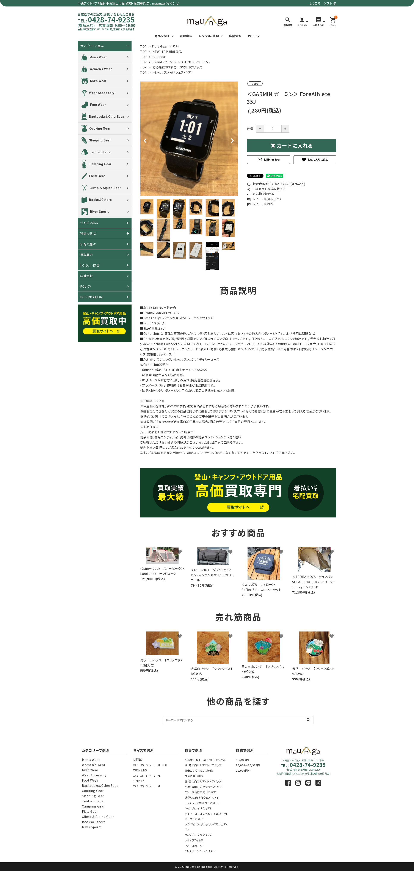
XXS (135, 765)
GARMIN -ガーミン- (196, 62)
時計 (175, 46)
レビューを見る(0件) (264, 199)
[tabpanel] (189, 138)
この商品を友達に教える (266, 189)
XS (142, 765)
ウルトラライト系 (194, 840)
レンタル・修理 (209, 36)
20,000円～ (243, 770)
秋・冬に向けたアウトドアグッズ (203, 765)
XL (159, 765)
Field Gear (160, 46)
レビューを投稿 (260, 204)
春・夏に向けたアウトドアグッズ (203, 781)
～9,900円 (242, 760)
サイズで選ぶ (89, 223)
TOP (143, 46)
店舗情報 (235, 36)
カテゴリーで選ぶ (92, 46)
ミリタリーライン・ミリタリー (201, 851)
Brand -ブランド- (164, 62)
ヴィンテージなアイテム (198, 835)
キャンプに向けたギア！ (198, 808)
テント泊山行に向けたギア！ (201, 792)
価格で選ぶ (88, 244)
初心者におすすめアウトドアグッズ (205, 760)
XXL (165, 765)
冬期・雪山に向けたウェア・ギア (203, 787)
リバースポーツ (193, 845)
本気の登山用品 (194, 776)
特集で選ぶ (88, 233)
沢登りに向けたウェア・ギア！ (201, 797)
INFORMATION (91, 297)
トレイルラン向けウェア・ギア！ (172, 72)
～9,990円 (159, 57)
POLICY (253, 36)
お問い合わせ (268, 159)
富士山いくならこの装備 (199, 770)
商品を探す (162, 36)
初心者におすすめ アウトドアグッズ (177, 67)
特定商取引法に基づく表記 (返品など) (276, 184)
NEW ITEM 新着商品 (167, 51)
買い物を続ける (260, 194)
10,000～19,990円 (248, 765)
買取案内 (186, 36)
